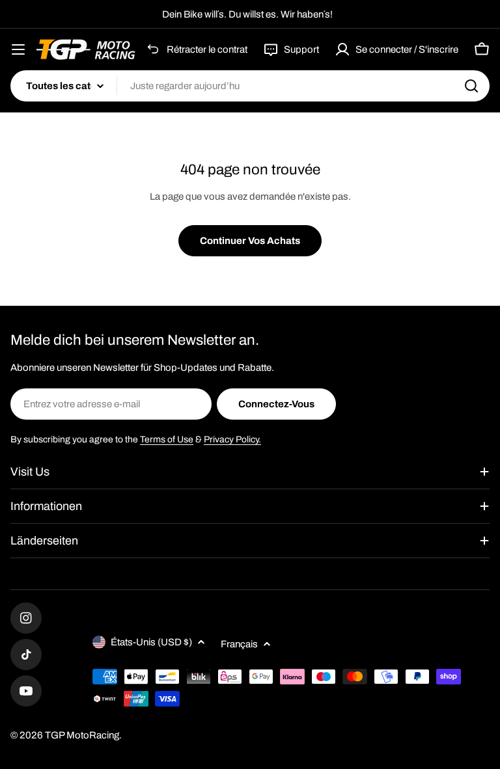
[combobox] (250, 85)
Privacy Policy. (232, 439)
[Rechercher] (471, 86)
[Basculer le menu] (18, 49)
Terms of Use (166, 439)
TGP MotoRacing (82, 735)
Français (239, 644)
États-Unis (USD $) (151, 642)
